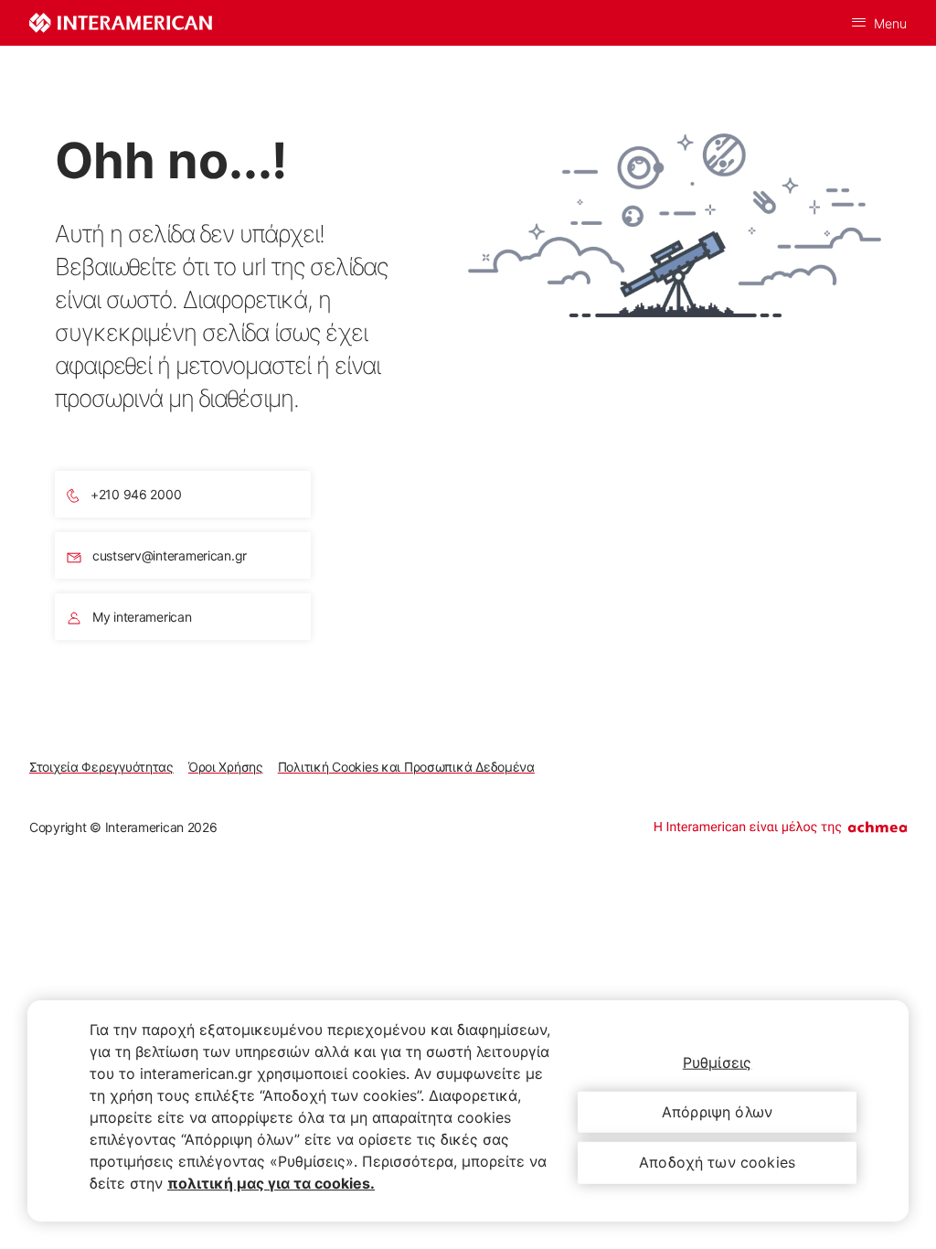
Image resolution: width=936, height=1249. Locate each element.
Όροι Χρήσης (225, 766)
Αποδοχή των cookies (717, 1162)
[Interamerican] (120, 23)
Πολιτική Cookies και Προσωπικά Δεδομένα (406, 766)
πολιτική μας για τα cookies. (271, 1183)
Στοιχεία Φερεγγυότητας (101, 766)
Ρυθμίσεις (717, 1062)
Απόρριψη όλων (717, 1112)
